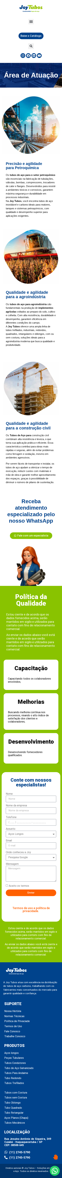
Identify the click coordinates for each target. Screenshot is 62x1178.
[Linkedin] (33, 55)
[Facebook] (28, 55)
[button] (31, 21)
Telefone (11, 817)
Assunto (10, 829)
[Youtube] (39, 55)
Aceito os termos (19, 885)
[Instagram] (23, 55)
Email (9, 840)
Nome (9, 794)
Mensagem (12, 864)
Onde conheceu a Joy (18, 852)
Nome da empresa (16, 805)
